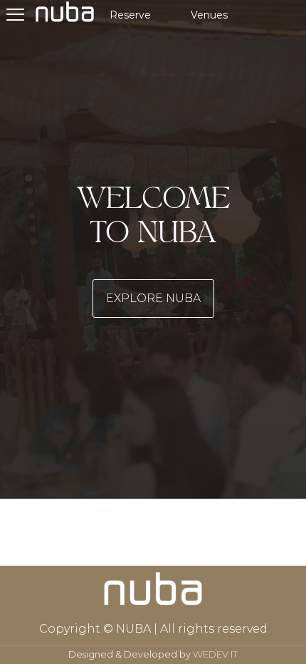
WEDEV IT (215, 654)
